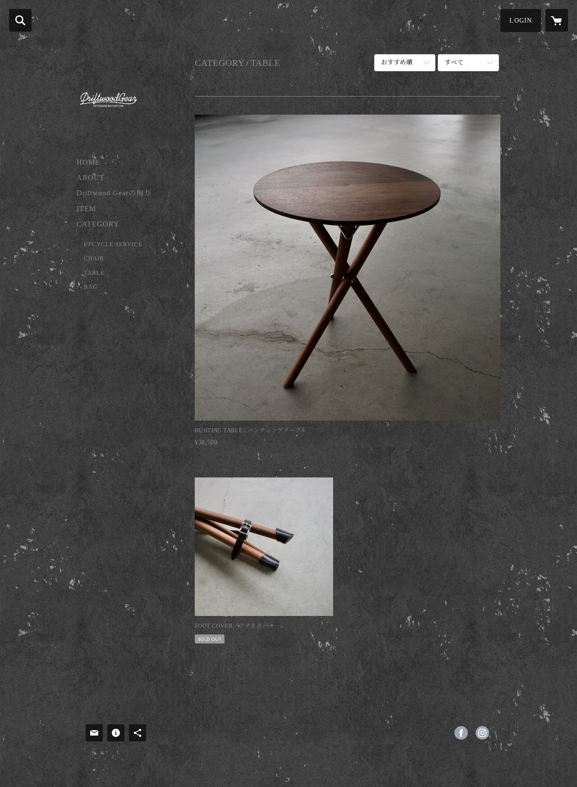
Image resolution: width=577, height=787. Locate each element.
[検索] (20, 20)
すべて (453, 62)
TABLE (94, 272)
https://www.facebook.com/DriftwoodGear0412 (461, 733)
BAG (90, 286)
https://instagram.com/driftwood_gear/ (482, 733)
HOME (88, 162)
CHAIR (94, 258)
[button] (520, 20)
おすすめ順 (396, 62)
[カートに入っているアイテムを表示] (556, 20)
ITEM (86, 209)
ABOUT (91, 177)
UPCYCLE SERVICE (113, 244)
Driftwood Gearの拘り (114, 193)
